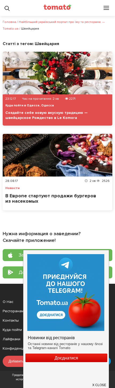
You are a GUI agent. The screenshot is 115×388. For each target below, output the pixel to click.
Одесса (47, 105)
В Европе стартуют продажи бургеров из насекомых (50, 198)
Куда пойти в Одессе (22, 105)
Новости (12, 188)
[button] (99, 382)
